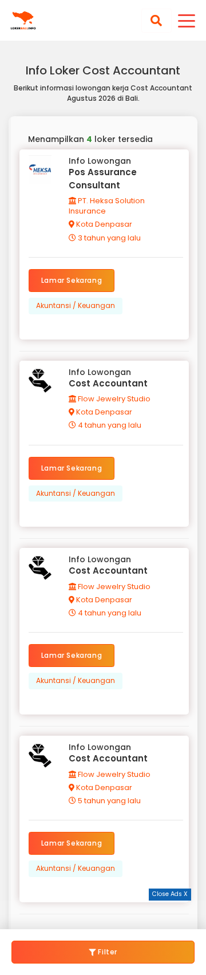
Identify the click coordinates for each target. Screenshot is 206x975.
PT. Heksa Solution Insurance (107, 205)
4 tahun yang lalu (108, 425)
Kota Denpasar (103, 224)
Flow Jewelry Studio (113, 398)
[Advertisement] (103, 915)
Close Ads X (170, 894)
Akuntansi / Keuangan (75, 305)
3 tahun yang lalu (108, 237)
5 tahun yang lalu (108, 800)
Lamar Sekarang (71, 280)
